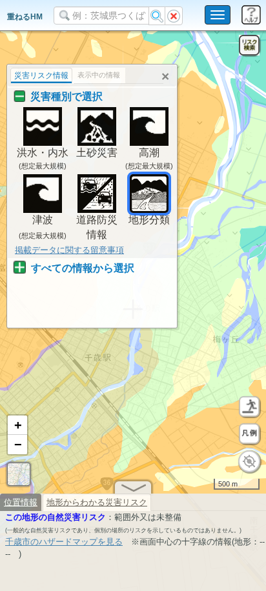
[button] (17, 425)
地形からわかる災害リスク (96, 502)
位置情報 (20, 502)
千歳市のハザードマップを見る (64, 541)
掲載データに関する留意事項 (69, 250)
